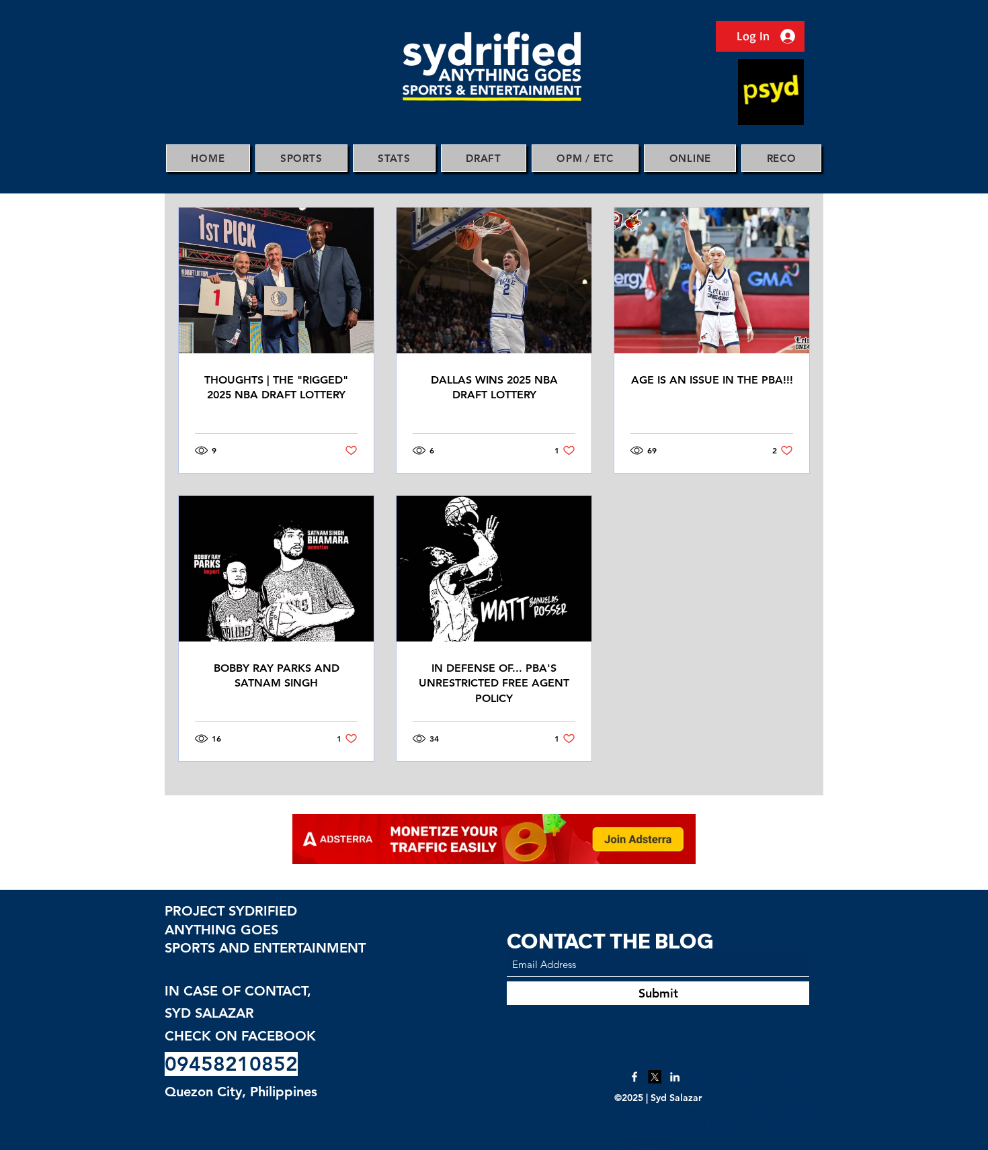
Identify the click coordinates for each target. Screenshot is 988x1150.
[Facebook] (634, 1076)
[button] (301, 158)
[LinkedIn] (675, 1076)
